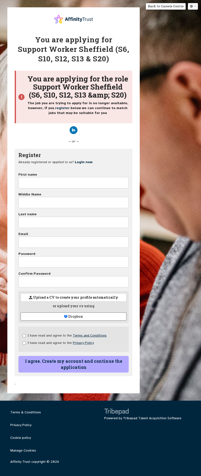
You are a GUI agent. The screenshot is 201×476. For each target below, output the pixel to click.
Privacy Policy (83, 343)
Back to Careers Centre (166, 6)
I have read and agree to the (67, 335)
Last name (27, 214)
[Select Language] (193, 6)
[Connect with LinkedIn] (73, 130)
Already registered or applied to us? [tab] (55, 162)
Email (23, 234)
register (62, 108)
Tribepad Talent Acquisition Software (152, 418)
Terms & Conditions (25, 412)
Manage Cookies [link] (23, 450)
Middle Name (29, 194)
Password (26, 254)
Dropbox (75, 316)
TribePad (116, 412)
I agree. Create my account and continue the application (73, 364)
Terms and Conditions (90, 335)
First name (27, 174)
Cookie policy (20, 438)
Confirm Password (34, 274)
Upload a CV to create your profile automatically (75, 297)
